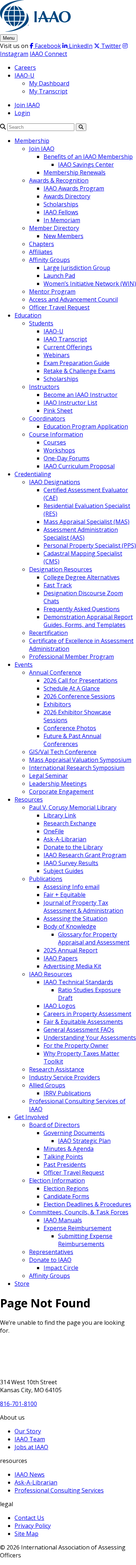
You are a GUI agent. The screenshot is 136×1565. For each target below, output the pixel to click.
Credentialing (33, 474)
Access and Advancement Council (73, 299)
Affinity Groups (49, 260)
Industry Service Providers (64, 1077)
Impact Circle (61, 1268)
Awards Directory (67, 196)
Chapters (41, 244)
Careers (25, 67)
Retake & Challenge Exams (79, 371)
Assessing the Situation (75, 918)
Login (22, 113)
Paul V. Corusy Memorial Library (72, 807)
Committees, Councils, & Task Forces (78, 1212)
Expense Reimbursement (77, 1228)
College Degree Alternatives (82, 577)
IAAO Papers (61, 958)
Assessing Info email (71, 887)
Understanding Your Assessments (90, 1038)
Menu (9, 38)
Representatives (51, 1252)
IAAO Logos (59, 1006)
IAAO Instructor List (70, 403)
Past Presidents (65, 1165)
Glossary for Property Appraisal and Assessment (93, 938)
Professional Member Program (71, 657)
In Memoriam (62, 220)
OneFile (54, 831)
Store (22, 1284)
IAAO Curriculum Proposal (79, 466)
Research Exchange (70, 823)
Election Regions (66, 1188)
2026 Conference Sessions (79, 696)
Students (41, 323)
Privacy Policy (33, 1526)
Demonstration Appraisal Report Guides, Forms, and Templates (88, 621)
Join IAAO (27, 105)
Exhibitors (57, 704)
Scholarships (61, 204)
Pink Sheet (58, 411)
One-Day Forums (67, 458)
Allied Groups (47, 1085)
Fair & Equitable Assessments (83, 1022)
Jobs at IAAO (31, 1447)
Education (28, 315)
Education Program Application (86, 426)
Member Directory (54, 228)
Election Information (57, 1180)
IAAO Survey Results (71, 863)
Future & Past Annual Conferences (72, 740)
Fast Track (58, 585)
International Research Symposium (76, 768)
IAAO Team (30, 1439)
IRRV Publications (67, 1093)
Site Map (26, 1534)
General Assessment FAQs (79, 1030)
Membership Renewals (75, 172)
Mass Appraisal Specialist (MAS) (86, 522)
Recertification (48, 633)
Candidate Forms (66, 1196)
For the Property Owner (76, 1045)
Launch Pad (59, 276)
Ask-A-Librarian (65, 839)
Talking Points (63, 1157)
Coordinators (47, 418)
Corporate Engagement (61, 791)
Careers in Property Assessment (87, 1014)
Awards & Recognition (58, 180)
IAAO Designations (54, 482)
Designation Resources (60, 569)
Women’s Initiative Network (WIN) (90, 284)
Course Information (56, 434)
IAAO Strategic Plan (84, 1141)
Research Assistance (56, 1069)
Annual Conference (55, 672)
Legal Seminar (48, 776)
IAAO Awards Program (74, 188)
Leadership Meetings (58, 784)
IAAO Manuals (63, 1220)
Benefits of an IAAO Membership (88, 157)
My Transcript (48, 91)
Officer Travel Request (59, 307)
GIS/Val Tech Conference (62, 752)
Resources (29, 799)
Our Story (28, 1431)
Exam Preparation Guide (77, 363)
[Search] (3, 127)
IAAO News (30, 1474)
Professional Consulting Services (59, 1490)
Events (24, 664)
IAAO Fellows (61, 212)
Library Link (60, 815)
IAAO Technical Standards (78, 982)
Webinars (57, 355)
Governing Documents (74, 1133)
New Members (63, 236)
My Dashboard (49, 83)
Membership (32, 141)
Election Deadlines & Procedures (87, 1204)
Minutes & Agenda (69, 1149)
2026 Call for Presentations (81, 680)
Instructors (44, 387)
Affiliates (41, 252)
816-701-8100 (18, 1404)
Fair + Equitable (65, 895)
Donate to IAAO (50, 1260)
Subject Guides (63, 871)
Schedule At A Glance (72, 688)
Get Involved (31, 1117)
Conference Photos (70, 728)
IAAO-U (24, 75)
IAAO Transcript (65, 339)
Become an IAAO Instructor (81, 395)
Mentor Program (52, 291)
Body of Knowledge (70, 926)
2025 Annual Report (71, 950)
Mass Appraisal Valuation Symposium (80, 760)
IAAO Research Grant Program (85, 855)
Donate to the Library (73, 847)
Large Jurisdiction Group (77, 268)
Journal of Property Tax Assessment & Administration (83, 907)
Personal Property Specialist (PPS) (90, 545)
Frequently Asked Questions (82, 609)
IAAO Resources (50, 974)
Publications (45, 879)
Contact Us (29, 1518)
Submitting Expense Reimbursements (85, 1240)
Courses (55, 442)
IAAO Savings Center (86, 164)
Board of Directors (54, 1125)
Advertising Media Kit (72, 966)
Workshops (59, 450)
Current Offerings (68, 347)
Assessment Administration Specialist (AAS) (81, 534)
